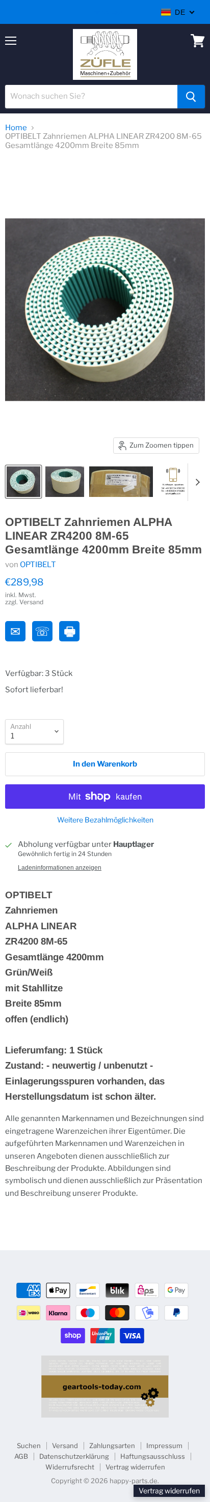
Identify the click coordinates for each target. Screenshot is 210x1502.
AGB (21, 1456)
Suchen (29, 1445)
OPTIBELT (38, 564)
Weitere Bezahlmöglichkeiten (105, 820)
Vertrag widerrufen (135, 1467)
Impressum (164, 1445)
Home (16, 128)
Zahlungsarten (112, 1445)
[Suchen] (191, 96)
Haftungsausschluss (152, 1456)
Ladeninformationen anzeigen (59, 867)
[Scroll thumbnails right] (196, 482)
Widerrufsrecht (69, 1467)
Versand (65, 1445)
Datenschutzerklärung (74, 1456)
